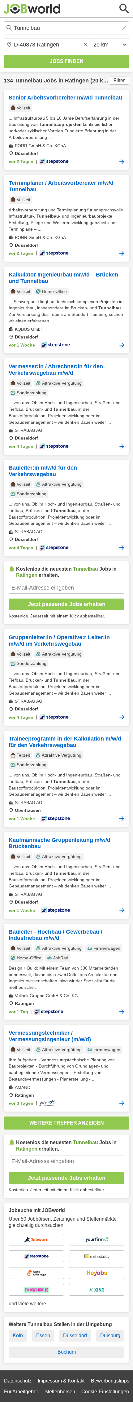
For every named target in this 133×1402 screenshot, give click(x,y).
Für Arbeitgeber (21, 1391)
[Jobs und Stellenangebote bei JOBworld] (32, 9)
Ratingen (77, 80)
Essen (43, 1335)
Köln (18, 1335)
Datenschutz (18, 1380)
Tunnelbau (28, 80)
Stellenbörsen (60, 1391)
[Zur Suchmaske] (124, 9)
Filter (119, 80)
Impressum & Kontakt (61, 1380)
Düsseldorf (75, 1335)
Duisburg (110, 1335)
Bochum (67, 1352)
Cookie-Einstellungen (105, 1391)
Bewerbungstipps (110, 1380)
